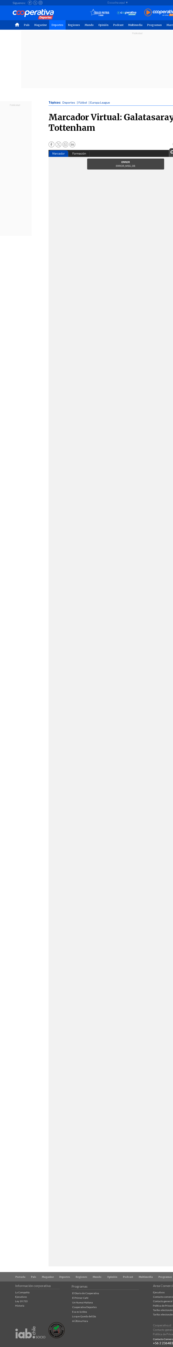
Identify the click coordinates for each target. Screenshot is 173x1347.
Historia (19, 1305)
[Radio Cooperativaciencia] (127, 12)
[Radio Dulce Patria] (100, 13)
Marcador (58, 153)
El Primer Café (80, 1297)
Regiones (74, 25)
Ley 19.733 (21, 1301)
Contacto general (162, 1301)
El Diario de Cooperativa (85, 1293)
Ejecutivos (21, 1296)
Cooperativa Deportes (84, 1307)
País (27, 25)
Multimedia (135, 25)
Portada (20, 1276)
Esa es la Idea (79, 1311)
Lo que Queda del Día (84, 1316)
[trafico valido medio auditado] (56, 1337)
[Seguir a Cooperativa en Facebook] (30, 2)
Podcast (118, 25)
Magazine (40, 25)
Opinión (103, 25)
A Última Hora (80, 1321)
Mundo (89, 25)
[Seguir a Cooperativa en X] (35, 2)
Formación (79, 153)
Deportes (57, 25)
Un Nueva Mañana (82, 1302)
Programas (154, 25)
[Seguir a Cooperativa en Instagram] (40, 2)
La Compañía (22, 1292)
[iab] (30, 1343)
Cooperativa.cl (162, 1325)
